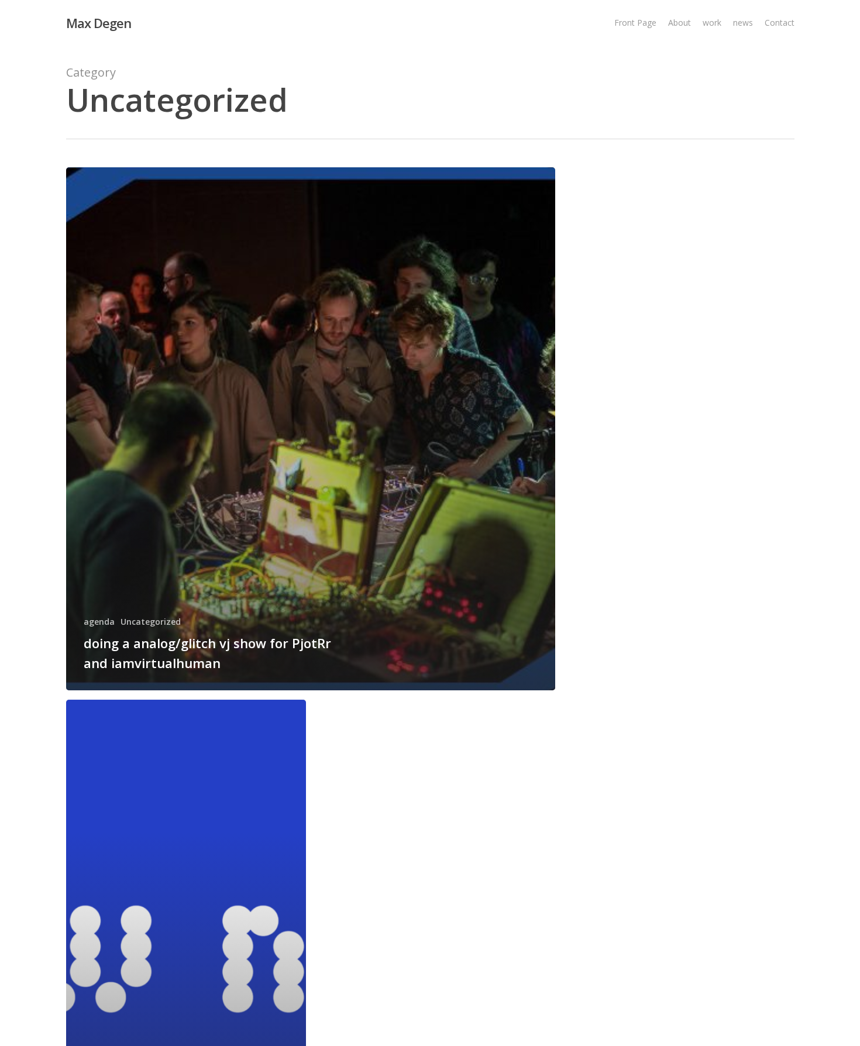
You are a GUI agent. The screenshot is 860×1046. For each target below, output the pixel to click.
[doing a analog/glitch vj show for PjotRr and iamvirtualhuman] (311, 428)
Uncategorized (151, 621)
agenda (99, 621)
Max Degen (98, 22)
